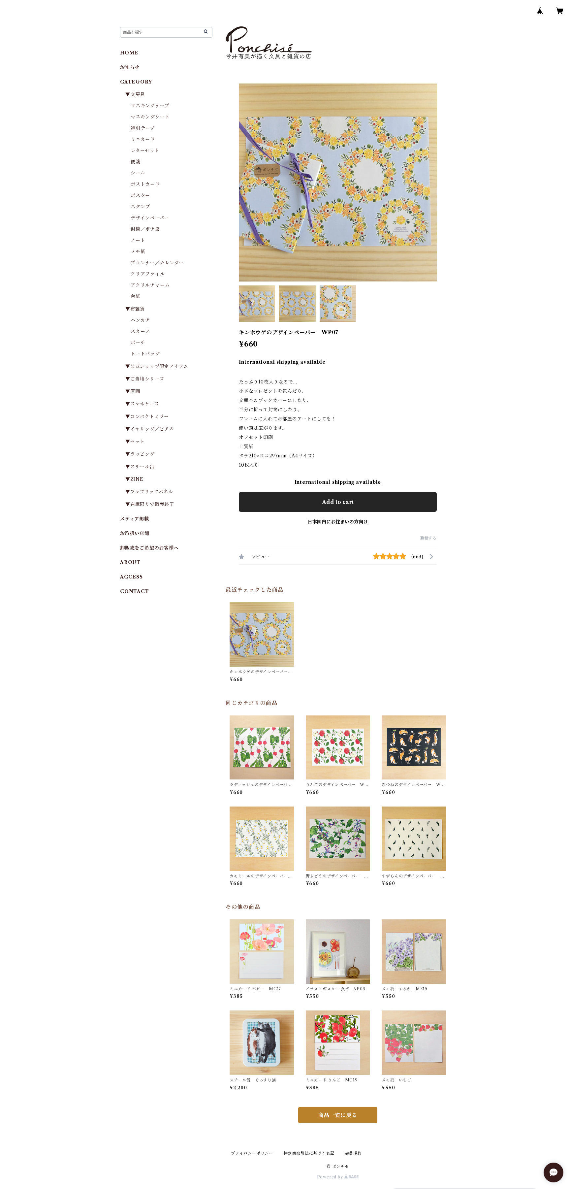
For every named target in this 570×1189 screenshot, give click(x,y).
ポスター (140, 195)
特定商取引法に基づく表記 (309, 1153)
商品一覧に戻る (337, 1115)
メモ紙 (138, 251)
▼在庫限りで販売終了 (149, 504)
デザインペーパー (150, 218)
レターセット (145, 150)
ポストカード (145, 184)
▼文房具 (137, 94)
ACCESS (131, 577)
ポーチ (138, 343)
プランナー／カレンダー (157, 263)
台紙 (136, 296)
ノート (138, 240)
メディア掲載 (134, 519)
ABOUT (130, 562)
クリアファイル (148, 274)
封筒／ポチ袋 (145, 229)
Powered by (330, 1176)
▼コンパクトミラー (147, 416)
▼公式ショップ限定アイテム (156, 366)
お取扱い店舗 (134, 533)
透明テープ (143, 128)
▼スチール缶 (140, 467)
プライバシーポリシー (252, 1153)
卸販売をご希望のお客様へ (149, 548)
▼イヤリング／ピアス (149, 429)
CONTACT (134, 591)
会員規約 (353, 1153)
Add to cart (338, 502)
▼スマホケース (142, 404)
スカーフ (140, 331)
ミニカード (143, 139)
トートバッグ (145, 354)
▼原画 (132, 391)
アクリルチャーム (150, 285)
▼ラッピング (140, 454)
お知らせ (130, 67)
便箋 (136, 162)
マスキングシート (150, 117)
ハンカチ (140, 320)
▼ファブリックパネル (149, 492)
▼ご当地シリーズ (144, 379)
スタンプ (143, 207)
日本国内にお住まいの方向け (338, 522)
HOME (129, 53)
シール (138, 173)
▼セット (135, 442)
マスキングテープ (150, 106)
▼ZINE (134, 479)
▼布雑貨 (135, 309)
